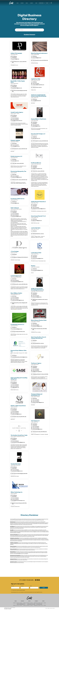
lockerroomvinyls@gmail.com (37, 258)
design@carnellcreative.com (17, 120)
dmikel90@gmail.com (36, 126)
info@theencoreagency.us (37, 371)
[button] (17, 3)
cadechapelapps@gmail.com (18, 553)
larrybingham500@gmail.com (37, 270)
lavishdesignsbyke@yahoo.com (17, 281)
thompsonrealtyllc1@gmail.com (38, 402)
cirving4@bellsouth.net (36, 100)
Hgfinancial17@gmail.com (37, 220)
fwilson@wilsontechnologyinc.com (18, 500)
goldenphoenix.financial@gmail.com (38, 208)
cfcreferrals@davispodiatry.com (38, 84)
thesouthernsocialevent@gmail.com (18, 442)
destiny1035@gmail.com (36, 57)
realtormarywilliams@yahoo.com (18, 300)
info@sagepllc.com (15, 387)
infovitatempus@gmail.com (37, 429)
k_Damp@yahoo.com (16, 146)
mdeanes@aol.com (15, 160)
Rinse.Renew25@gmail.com (37, 326)
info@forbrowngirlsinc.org (37, 168)
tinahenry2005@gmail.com (17, 177)
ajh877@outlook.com (36, 138)
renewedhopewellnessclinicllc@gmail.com (19, 357)
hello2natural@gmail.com (16, 216)
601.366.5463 (39, 604)
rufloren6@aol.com (15, 203)
